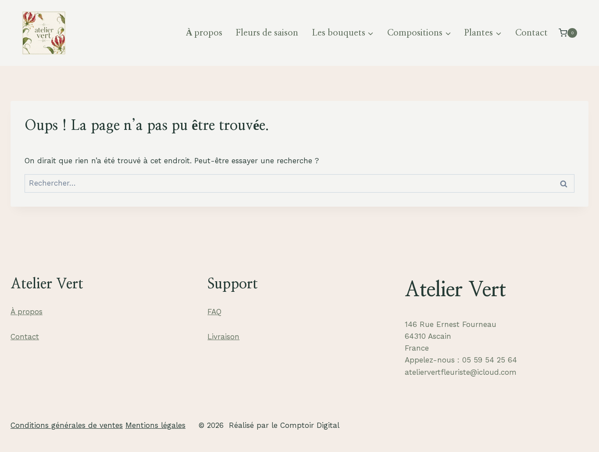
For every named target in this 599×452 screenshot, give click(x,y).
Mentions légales (155, 425)
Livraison (223, 336)
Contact (531, 33)
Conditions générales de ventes (67, 425)
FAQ (214, 311)
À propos (204, 33)
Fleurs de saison (266, 33)
